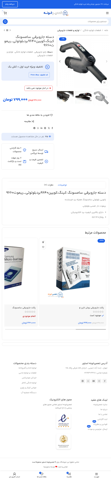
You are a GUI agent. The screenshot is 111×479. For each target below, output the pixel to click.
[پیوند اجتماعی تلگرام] (34, 128)
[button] (43, 241)
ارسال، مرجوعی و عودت (97, 429)
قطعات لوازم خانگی (91, 30)
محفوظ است (43, 462)
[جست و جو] (5, 21)
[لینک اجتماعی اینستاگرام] (99, 381)
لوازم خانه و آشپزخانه (27, 368)
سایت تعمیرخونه (100, 404)
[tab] (62, 185)
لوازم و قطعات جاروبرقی (68, 30)
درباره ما (103, 409)
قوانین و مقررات (100, 424)
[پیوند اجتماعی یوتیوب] (93, 381)
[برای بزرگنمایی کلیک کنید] (104, 82)
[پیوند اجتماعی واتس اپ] (38, 128)
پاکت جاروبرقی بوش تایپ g (91, 307)
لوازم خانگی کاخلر (29, 382)
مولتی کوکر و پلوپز (28, 387)
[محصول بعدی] (4, 30)
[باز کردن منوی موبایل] (107, 13)
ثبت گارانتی (102, 419)
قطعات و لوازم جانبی (27, 373)
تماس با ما (102, 414)
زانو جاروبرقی (40, 52)
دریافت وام (10, 4)
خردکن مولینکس (29, 377)
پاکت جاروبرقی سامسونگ (24, 307)
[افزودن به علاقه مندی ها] (43, 247)
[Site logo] (55, 13)
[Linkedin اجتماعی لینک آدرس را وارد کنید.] (41, 128)
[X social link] (49, 128)
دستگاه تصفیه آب (28, 392)
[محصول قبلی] (10, 30)
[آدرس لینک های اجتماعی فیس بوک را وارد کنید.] (52, 128)
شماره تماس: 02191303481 (95, 373)
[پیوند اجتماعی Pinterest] (45, 128)
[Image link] (63, 421)
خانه (106, 30)
